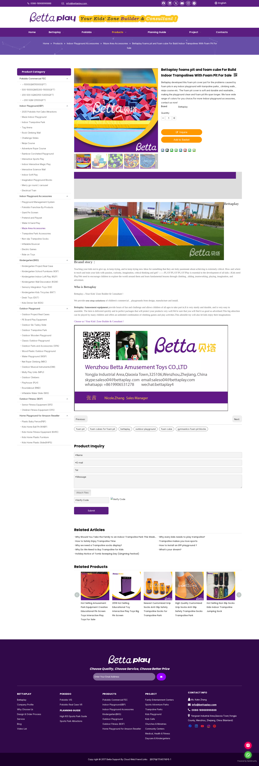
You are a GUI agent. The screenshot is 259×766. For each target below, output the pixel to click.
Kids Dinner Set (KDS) (32, 303)
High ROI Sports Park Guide (73, 716)
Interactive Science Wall (34, 169)
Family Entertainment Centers (159, 699)
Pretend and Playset (32, 217)
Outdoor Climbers (30, 377)
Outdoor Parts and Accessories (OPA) (40, 346)
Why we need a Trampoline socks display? (98, 545)
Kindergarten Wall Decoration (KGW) (40, 282)
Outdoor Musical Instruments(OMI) (38, 367)
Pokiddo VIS (66, 699)
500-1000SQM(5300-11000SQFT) (38, 89)
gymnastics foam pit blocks (192, 429)
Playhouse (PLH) (30, 382)
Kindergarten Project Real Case (37, 266)
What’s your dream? (170, 549)
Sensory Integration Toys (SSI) (37, 287)
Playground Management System (38, 202)
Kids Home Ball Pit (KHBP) (34, 426)
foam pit (80, 429)
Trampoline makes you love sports (178, 541)
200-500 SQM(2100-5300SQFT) (38, 95)
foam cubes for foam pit (102, 429)
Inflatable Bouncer (31, 244)
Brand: (164, 106)
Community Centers (154, 728)
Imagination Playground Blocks (37, 180)
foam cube (166, 429)
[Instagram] (188, 3)
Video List (22, 728)
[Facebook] (163, 3)
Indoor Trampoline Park (33, 122)
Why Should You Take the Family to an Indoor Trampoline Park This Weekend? (116, 536)
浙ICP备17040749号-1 (160, 759)
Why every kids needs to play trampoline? (182, 536)
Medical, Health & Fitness (157, 733)
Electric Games (29, 249)
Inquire (183, 132)
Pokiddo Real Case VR (71, 704)
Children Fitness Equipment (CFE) (38, 410)
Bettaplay (21, 699)
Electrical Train (29, 190)
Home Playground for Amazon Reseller (39, 415)
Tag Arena (27, 127)
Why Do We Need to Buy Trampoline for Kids (99, 549)
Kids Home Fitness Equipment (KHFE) (40, 432)
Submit (91, 510)
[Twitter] (176, 3)
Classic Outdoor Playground (36, 340)
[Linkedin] (169, 3)
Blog (19, 724)
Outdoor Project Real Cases (35, 314)
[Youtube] (182, 3)
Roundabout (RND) (31, 388)
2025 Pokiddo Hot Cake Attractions (39, 111)
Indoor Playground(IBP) (31, 105)
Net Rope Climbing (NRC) (34, 361)
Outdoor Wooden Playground (36, 335)
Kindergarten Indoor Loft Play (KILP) (39, 276)
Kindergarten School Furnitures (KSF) (40, 271)
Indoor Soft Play (30, 174)
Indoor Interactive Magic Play (36, 164)
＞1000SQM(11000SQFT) (34, 84)
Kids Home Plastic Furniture (35, 437)
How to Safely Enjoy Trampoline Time (95, 541)
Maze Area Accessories (33, 228)
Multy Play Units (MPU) (33, 372)
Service (21, 719)
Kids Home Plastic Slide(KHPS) (37, 442)
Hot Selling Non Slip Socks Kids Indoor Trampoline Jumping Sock (189, 607)
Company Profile (25, 704)
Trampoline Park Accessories (36, 233)
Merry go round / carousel (35, 185)
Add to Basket (181, 139)
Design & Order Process (29, 714)
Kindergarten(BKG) (29, 260)
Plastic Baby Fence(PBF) (34, 421)
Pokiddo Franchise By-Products (37, 207)
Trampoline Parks (153, 709)
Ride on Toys (28, 254)
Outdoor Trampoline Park (34, 330)
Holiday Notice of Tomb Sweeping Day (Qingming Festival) (107, 553)
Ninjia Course (28, 143)
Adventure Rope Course (34, 148)
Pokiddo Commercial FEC (32, 78)
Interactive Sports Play (33, 159)
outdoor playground (145, 429)
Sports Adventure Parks (157, 704)
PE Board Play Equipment (34, 319)
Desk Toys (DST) (30, 297)
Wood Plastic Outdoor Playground (39, 351)
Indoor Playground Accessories (35, 196)
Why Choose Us (25, 709)
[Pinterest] (194, 3)
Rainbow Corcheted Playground (38, 153)
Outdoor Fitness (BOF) (31, 398)
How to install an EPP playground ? (178, 545)
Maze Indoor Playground (34, 117)
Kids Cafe (150, 719)
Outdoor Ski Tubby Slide (34, 325)
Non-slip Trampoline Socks (35, 238)
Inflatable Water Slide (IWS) (35, 393)
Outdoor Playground (29, 308)
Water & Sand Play (31, 223)
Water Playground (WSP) (34, 356)
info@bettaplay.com (204, 704)
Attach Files (82, 492)
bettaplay (125, 429)
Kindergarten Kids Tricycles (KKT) (39, 292)
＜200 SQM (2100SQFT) (34, 100)
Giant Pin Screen (30, 212)
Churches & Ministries (155, 724)
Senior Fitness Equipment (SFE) (37, 404)
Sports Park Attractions (71, 721)
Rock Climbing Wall (31, 132)
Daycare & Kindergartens (157, 738)
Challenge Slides (30, 138)
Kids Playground (153, 714)
